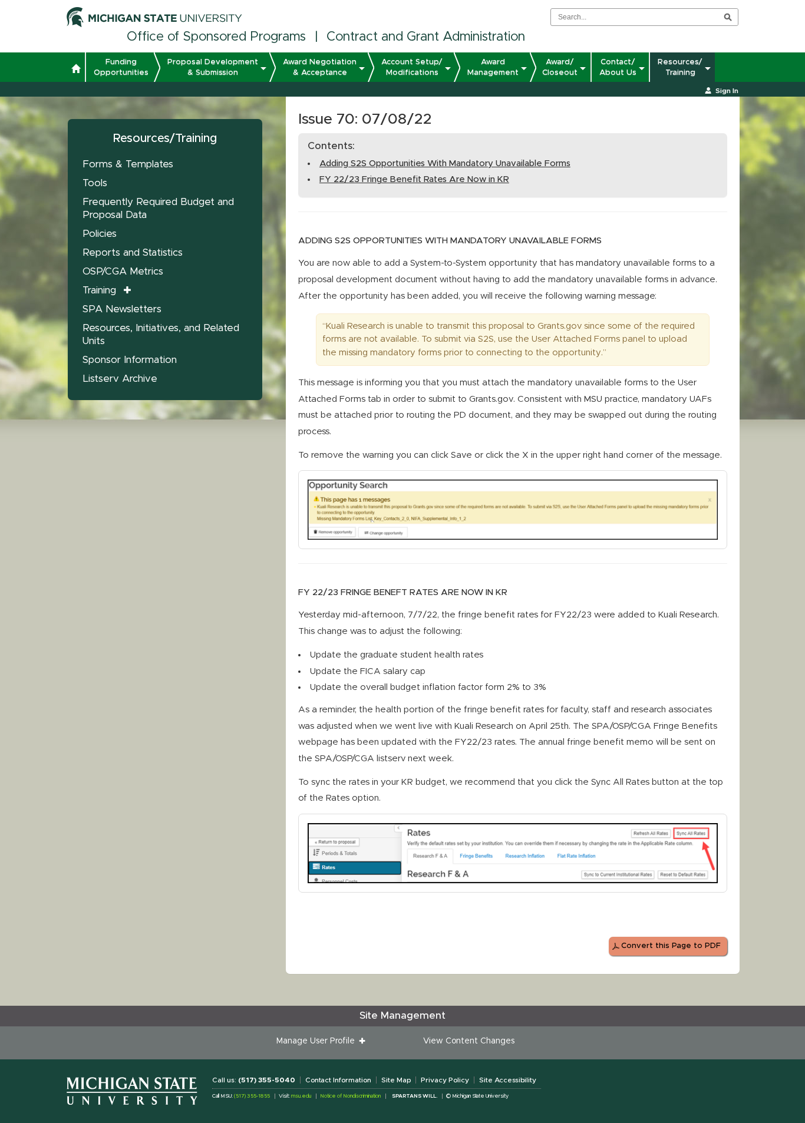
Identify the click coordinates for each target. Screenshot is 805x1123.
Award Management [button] (493, 67)
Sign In (726, 90)
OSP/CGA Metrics (123, 271)
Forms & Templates (128, 164)
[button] (76, 70)
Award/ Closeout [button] (560, 67)
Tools (95, 183)
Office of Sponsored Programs (216, 37)
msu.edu (301, 1096)
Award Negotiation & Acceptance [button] (320, 67)
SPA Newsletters (122, 309)
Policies (100, 234)
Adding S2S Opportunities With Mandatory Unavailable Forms (444, 163)
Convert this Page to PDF (671, 946)
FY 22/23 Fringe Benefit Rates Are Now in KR (414, 179)
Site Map (396, 1080)
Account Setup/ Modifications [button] (412, 67)
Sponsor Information (130, 360)
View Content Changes (468, 1041)
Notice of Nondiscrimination (350, 1096)
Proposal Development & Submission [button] (212, 67)
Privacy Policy (445, 1080)
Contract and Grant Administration (425, 37)
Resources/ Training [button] (680, 67)
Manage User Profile (317, 1041)
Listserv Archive (120, 379)
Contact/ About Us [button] (617, 67)
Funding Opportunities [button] (121, 67)
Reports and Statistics (133, 252)
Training (99, 290)
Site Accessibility (507, 1080)
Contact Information (338, 1080)
